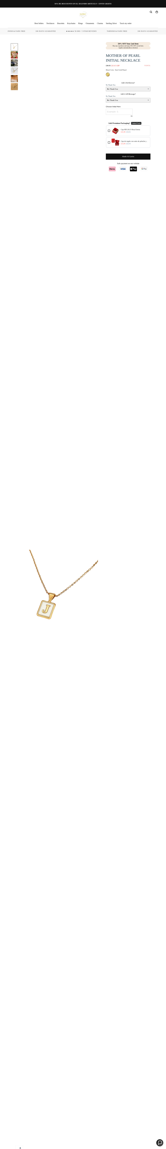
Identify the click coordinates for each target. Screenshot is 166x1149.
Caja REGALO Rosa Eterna (130, 129)
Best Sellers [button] (39, 23)
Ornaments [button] (90, 23)
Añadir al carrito (128, 156)
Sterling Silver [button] (111, 23)
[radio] (108, 74)
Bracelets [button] (60, 23)
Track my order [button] (125, 23)
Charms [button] (100, 23)
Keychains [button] (71, 23)
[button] (150, 11)
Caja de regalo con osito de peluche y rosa (134, 141)
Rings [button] (80, 23)
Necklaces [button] (50, 23)
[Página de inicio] (83, 15)
